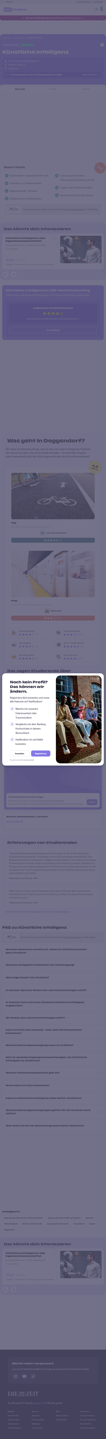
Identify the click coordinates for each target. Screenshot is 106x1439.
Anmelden (19, 753)
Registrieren (40, 753)
